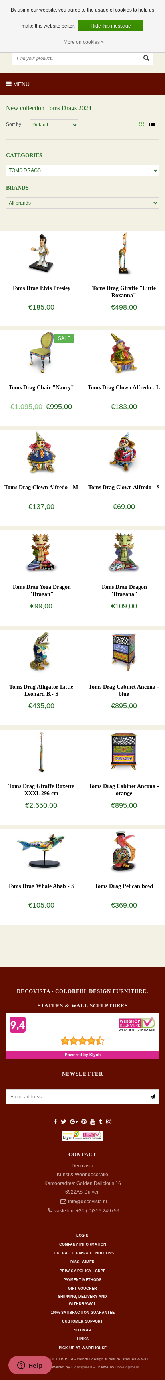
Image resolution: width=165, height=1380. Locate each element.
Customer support (82, 1321)
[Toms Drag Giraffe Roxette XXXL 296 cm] (41, 751)
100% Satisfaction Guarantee (83, 1313)
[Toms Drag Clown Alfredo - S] (124, 452)
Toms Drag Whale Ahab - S (41, 886)
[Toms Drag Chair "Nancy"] (41, 352)
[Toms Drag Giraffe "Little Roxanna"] (124, 253)
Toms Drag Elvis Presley (41, 288)
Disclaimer (82, 1262)
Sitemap (82, 1330)
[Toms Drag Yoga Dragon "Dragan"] (41, 552)
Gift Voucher (82, 1289)
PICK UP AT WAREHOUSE (83, 1348)
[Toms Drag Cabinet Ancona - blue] (124, 652)
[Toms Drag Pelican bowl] (124, 851)
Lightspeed (81, 1367)
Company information (82, 1244)
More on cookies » (84, 42)
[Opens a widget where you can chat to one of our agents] (30, 1366)
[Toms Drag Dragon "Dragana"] (124, 552)
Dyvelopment (127, 1367)
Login (82, 1236)
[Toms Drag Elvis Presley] (41, 253)
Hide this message (111, 26)
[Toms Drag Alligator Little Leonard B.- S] (41, 652)
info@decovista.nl (87, 1201)
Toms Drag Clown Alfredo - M (41, 487)
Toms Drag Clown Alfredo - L (124, 388)
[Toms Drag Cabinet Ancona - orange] (124, 751)
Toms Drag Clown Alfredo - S (124, 487)
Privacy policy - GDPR (83, 1271)
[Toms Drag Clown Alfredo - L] (124, 352)
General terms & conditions (83, 1253)
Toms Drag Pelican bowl (124, 886)
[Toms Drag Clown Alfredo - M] (41, 452)
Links (83, 1339)
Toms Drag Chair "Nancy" (41, 388)
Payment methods (82, 1280)
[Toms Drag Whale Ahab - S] (41, 851)
